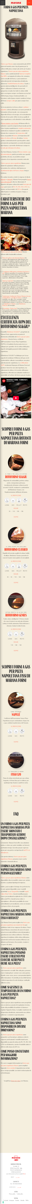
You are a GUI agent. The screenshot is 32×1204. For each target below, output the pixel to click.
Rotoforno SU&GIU (16, 477)
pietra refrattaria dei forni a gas (15, 272)
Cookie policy (20, 1194)
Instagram (11, 1200)
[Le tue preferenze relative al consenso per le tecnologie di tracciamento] (3, 1202)
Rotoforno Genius (16, 615)
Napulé (16, 714)
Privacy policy (12, 1194)
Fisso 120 (16, 774)
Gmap (12, 1177)
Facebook (6, 1200)
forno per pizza (15, 1081)
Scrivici (12, 1187)
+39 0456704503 (17, 1184)
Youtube (17, 1200)
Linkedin (22, 1200)
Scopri (16, 517)
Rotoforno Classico (10, 304)
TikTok (27, 1200)
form (24, 1174)
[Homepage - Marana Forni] (16, 2)
